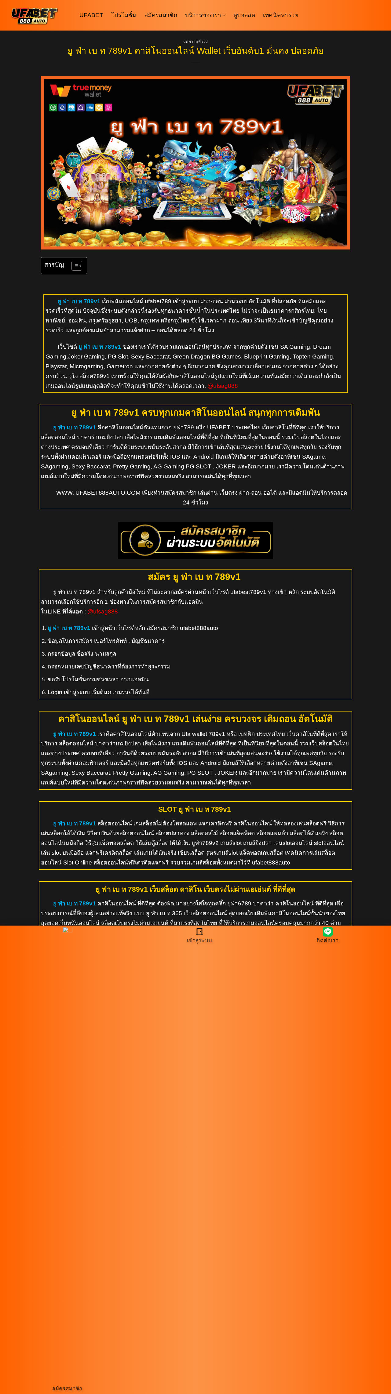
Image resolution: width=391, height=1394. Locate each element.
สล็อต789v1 (94, 376)
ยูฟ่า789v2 (205, 843)
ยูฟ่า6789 (239, 903)
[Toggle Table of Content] (74, 265)
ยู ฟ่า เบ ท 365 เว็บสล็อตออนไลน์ (186, 913)
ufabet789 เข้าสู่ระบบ (172, 301)
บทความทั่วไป (195, 41)
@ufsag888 (222, 386)
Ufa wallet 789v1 (203, 734)
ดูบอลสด (244, 15)
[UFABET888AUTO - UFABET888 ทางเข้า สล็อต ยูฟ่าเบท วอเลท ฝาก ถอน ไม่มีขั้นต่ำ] (39, 15)
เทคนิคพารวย (280, 15)
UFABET (91, 15)
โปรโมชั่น (124, 15)
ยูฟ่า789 (183, 427)
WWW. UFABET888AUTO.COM (98, 493)
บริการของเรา (203, 15)
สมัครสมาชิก (160, 15)
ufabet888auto (198, 628)
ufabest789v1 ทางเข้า (258, 592)
